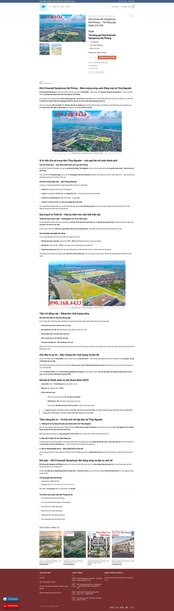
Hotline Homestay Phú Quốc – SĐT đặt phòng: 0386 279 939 (89, 579)
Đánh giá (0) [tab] (48, 83)
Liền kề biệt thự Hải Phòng (105, 16)
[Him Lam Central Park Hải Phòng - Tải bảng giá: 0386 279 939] (50, 544)
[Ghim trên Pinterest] (99, 72)
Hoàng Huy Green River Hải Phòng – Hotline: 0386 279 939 (74, 562)
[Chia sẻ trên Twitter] (93, 72)
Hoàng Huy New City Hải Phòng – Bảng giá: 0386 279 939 (123, 562)
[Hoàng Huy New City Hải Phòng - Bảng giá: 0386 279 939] (123, 544)
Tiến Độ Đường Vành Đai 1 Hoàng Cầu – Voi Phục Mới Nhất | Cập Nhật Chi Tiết (89, 586)
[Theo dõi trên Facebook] (128, 1)
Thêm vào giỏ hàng (107, 57)
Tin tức (67, 6)
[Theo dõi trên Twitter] (131, 1)
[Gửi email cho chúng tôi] (133, 1)
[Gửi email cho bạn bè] (96, 72)
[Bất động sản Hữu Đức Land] (43, 7)
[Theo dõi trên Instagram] (130, 1)
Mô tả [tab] (41, 83)
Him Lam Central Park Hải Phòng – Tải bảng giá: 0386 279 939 (50, 562)
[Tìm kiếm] (50, 7)
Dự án (62, 6)
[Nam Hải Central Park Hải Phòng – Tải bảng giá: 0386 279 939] (99, 544)
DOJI (96, 68)
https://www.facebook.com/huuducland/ (61, 484)
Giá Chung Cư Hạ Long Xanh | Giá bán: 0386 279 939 (89, 599)
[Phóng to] (42, 39)
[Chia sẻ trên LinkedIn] (103, 72)
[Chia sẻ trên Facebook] (90, 72)
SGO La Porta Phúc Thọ (62, 489)
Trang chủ (55, 6)
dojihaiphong (94, 65)
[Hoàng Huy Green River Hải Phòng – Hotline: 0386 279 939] (75, 544)
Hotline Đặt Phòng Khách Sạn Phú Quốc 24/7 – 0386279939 (88, 593)
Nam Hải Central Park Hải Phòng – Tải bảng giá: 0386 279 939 (98, 562)
